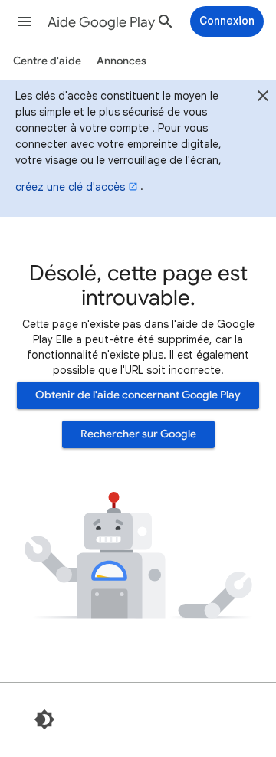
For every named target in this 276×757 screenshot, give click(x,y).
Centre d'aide (47, 60)
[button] (24, 21)
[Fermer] (263, 97)
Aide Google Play (101, 22)
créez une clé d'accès (70, 187)
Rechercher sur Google (138, 434)
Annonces (121, 60)
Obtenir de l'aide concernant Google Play (138, 394)
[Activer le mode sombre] (44, 719)
